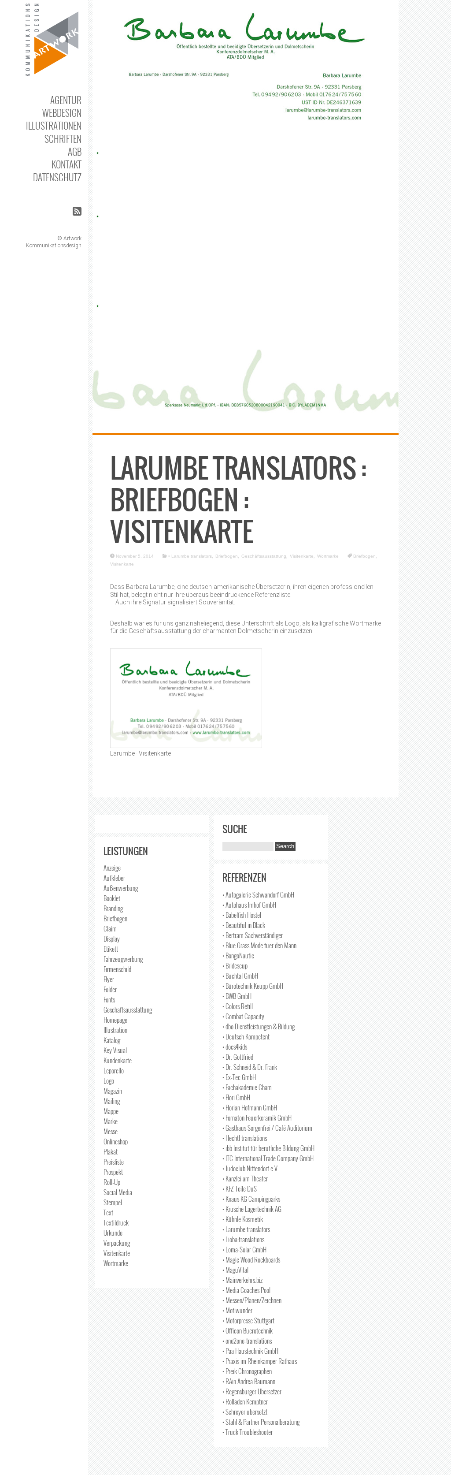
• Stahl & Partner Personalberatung (260, 1422)
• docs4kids (234, 1046)
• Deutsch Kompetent (246, 1036)
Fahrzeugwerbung (123, 959)
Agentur (65, 100)
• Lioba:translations (243, 1239)
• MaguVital (235, 1269)
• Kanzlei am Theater (245, 1178)
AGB (74, 151)
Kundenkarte (118, 1060)
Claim (110, 928)
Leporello (114, 1070)
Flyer (109, 979)
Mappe (111, 1111)
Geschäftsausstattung (263, 556)
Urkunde (113, 1232)
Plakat (111, 1151)
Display (112, 938)
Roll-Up (112, 1182)
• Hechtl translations (244, 1138)
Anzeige (112, 867)
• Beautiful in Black (243, 925)
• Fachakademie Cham (247, 1087)
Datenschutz (57, 177)
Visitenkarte (302, 556)
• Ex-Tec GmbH (239, 1077)
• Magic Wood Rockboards (251, 1259)
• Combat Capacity (243, 1016)
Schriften (62, 138)
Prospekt (113, 1172)
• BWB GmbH (236, 996)
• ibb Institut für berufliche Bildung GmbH (268, 1148)
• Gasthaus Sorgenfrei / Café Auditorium (267, 1127)
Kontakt (66, 164)
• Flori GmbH (236, 1097)
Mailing (112, 1101)
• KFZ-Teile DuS (239, 1188)
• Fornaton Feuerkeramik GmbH (257, 1117)
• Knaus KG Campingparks (251, 1198)
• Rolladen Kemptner (245, 1401)
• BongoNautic (238, 955)
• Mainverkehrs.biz (242, 1280)
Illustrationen (53, 125)
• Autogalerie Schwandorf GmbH (258, 894)
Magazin (113, 1090)
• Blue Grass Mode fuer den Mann (259, 945)
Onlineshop (116, 1141)
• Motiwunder (237, 1310)
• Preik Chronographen (247, 1371)
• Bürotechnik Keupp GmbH (252, 986)
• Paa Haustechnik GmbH (250, 1351)
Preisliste (114, 1161)
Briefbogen (226, 556)
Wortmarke (328, 556)
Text (108, 1212)
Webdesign (61, 112)
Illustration (115, 1030)
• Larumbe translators (190, 556)
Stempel (113, 1202)
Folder (110, 989)
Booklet (112, 898)
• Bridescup (235, 965)
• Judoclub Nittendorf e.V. (250, 1168)
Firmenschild (117, 969)
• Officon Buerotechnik (247, 1330)
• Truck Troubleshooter (247, 1432)
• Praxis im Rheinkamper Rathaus (259, 1361)
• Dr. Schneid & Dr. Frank (249, 1067)
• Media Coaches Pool (246, 1290)
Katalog (112, 1040)
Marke (111, 1121)
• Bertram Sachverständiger (252, 935)
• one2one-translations (247, 1340)
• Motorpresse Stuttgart (248, 1320)
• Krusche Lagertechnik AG (251, 1209)
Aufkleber (114, 878)
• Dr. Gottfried (237, 1057)
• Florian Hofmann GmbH (249, 1107)
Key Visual (115, 1050)
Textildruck (116, 1222)
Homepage (115, 1019)
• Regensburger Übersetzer (251, 1391)
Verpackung (117, 1243)
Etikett (111, 949)
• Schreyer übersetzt (244, 1411)
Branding (113, 908)
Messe (111, 1131)
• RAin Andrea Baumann (248, 1381)
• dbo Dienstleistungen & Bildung (258, 1026)
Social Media (118, 1192)
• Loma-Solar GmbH (244, 1249)
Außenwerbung (121, 888)
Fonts (109, 999)
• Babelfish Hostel (241, 915)
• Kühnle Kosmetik (242, 1219)
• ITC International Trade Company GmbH (268, 1158)
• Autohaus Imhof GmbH (249, 904)
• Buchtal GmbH (240, 975)
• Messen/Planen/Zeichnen (251, 1300)
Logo (109, 1080)
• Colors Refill (237, 1006)
